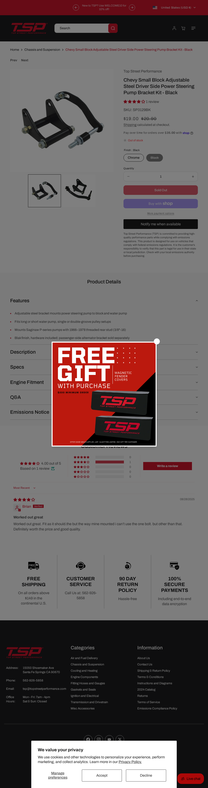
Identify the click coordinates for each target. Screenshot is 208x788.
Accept (101, 775)
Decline (146, 775)
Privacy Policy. (130, 762)
